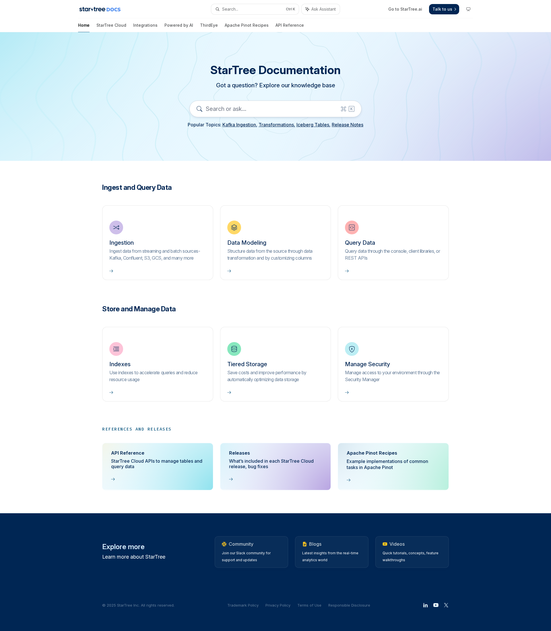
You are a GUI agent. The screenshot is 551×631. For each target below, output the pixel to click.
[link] (157, 242)
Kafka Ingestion (239, 125)
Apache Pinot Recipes (247, 25)
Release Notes (347, 125)
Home (84, 25)
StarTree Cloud (111, 25)
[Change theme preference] (468, 9)
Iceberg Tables (312, 125)
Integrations (145, 25)
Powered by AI (178, 25)
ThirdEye (209, 25)
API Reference (290, 25)
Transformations (276, 125)
